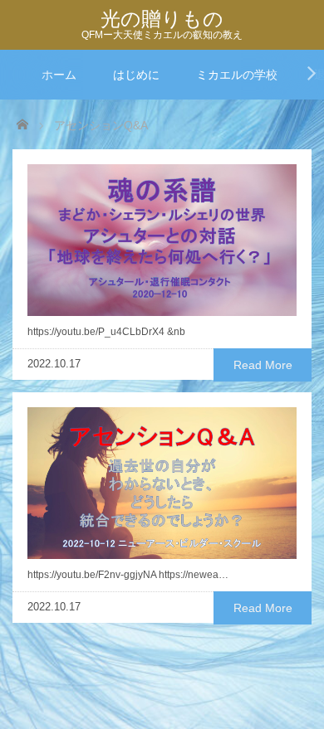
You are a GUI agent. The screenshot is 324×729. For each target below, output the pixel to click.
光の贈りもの (162, 18)
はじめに (136, 74)
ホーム (59, 74)
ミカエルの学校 (236, 74)
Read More (262, 365)
